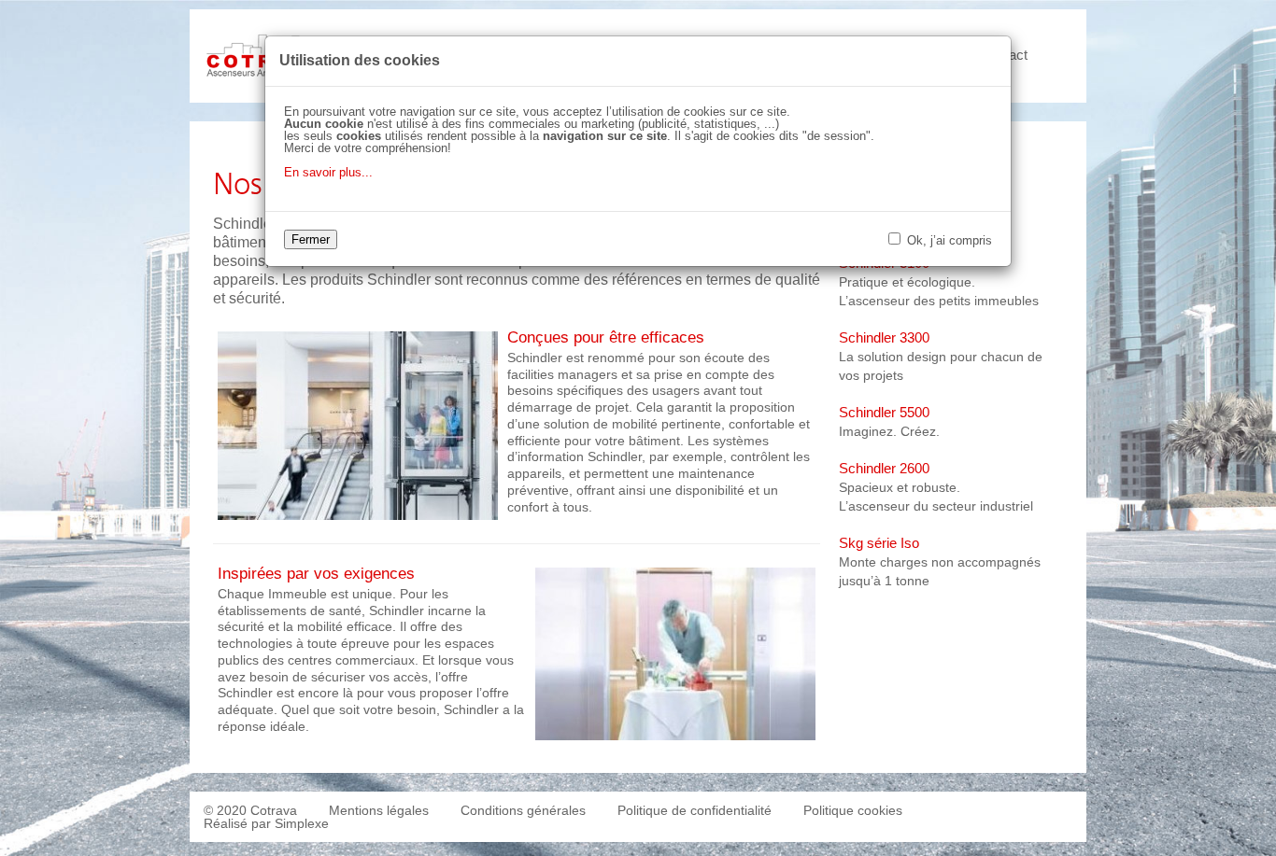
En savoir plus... (328, 172)
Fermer (310, 239)
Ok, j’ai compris (947, 240)
